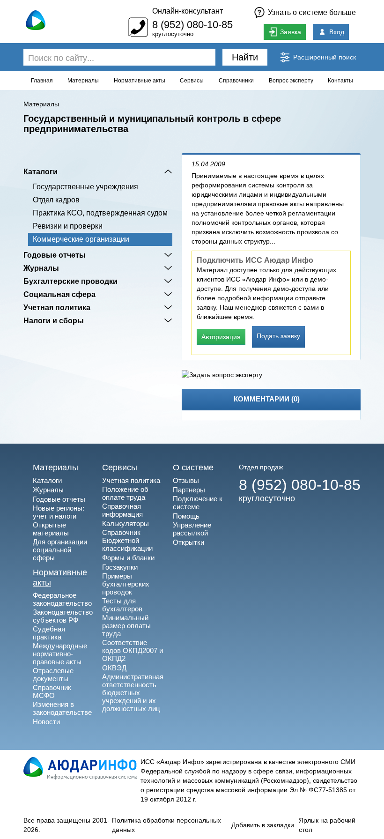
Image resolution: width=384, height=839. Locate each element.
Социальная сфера (59, 294)
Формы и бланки (128, 558)
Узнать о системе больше (312, 12)
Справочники (236, 80)
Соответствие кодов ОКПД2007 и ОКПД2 (132, 650)
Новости (46, 722)
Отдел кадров (56, 200)
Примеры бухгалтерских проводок (125, 584)
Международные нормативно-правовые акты (60, 654)
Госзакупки (120, 567)
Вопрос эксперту (291, 80)
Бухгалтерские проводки (70, 281)
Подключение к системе (197, 503)
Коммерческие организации (81, 239)
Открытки (188, 542)
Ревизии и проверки (68, 226)
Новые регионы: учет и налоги (58, 512)
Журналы (41, 268)
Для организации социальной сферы (60, 550)
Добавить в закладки (262, 825)
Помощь (186, 516)
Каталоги (40, 171)
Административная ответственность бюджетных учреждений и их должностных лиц (132, 693)
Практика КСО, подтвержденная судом (100, 213)
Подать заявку (278, 336)
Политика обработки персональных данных (166, 825)
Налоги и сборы (53, 320)
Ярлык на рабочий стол (327, 825)
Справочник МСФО (52, 691)
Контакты (340, 80)
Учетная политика (56, 307)
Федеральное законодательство (62, 599)
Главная (42, 80)
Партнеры (189, 490)
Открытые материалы (51, 529)
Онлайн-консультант (187, 11)
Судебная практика (49, 633)
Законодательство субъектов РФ (63, 616)
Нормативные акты (139, 80)
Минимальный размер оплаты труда (126, 626)
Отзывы (186, 480)
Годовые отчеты (54, 255)
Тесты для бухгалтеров (122, 605)
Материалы (83, 80)
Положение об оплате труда (125, 493)
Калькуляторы (125, 523)
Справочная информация (122, 510)
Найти (245, 57)
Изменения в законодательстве (62, 708)
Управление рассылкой (192, 529)
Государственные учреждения (85, 187)
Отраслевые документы (53, 675)
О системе (193, 467)
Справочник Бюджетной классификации (127, 540)
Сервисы (192, 80)
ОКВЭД (114, 668)
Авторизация (221, 337)
